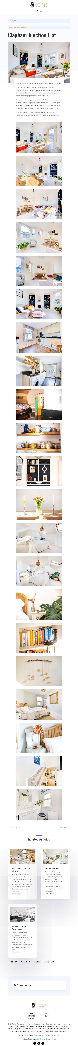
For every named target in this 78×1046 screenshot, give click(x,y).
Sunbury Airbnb (52, 868)
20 (42, 962)
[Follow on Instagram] (42, 1043)
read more (16, 894)
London (23, 27)
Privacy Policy (51, 1039)
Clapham (17, 27)
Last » (52, 962)
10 (38, 962)
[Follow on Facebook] (34, 1043)
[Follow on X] (38, 1043)
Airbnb (11, 27)
